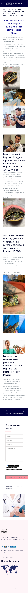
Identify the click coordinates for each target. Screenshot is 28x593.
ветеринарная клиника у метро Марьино (13, 179)
